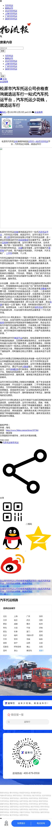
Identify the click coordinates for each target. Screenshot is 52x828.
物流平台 (18, 338)
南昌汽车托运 (33, 809)
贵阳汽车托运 (4, 812)
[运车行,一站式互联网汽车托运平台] (26, 137)
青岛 (5, 628)
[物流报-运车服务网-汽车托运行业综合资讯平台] (15, 34)
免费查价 (21, 823)
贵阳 (5, 643)
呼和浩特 (17, 647)
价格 (16, 232)
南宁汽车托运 (43, 804)
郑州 (41, 631)
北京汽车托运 (11, 11)
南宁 (16, 643)
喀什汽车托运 (14, 793)
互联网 (5, 243)
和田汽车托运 (4, 793)
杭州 (41, 624)
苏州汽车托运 (43, 798)
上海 (16, 616)
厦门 (28, 631)
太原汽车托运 (43, 809)
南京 (16, 620)
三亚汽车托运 (27, 795)
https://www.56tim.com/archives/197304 (22, 430)
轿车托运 (39, 307)
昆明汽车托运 (14, 801)
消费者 (43, 289)
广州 (28, 616)
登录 (2, 76)
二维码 (28, 524)
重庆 (28, 624)
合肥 (28, 643)
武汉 (28, 620)
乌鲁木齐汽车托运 (6, 795)
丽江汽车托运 (33, 801)
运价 (16, 141)
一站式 (37, 141)
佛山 (28, 647)
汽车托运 (9, 5)
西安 (5, 624)
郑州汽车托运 (44, 807)
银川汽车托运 (14, 815)
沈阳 (41, 620)
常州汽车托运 (33, 804)
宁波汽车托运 (35, 812)
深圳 (41, 616)
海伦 (4, 112)
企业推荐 (4, 82)
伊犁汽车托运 (17, 795)
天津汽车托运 (14, 812)
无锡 (28, 639)
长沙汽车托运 (14, 809)
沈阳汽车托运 (14, 807)
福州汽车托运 (44, 812)
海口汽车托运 (36, 795)
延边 (5, 631)
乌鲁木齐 (30, 635)
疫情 (2, 323)
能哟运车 (9, 8)
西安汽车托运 (43, 801)
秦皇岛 (29, 650)
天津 (5, 620)
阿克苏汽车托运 (24, 793)
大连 (16, 628)
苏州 (16, 639)
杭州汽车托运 (33, 798)
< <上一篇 (4, 586)
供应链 (21, 240)
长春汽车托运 (4, 807)
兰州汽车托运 (4, 801)
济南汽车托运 (4, 809)
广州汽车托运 (11, 16)
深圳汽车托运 (11, 19)
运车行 (31, 141)
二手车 (9, 253)
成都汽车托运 (4, 804)
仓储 (20, 248)
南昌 (41, 639)
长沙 (5, 635)
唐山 (16, 650)
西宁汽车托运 (4, 815)
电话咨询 (41, 823)
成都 (16, 624)
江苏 (8, 237)
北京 (5, 616)
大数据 (25, 367)
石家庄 (5, 647)
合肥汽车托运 (24, 809)
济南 (41, 628)
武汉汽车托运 (24, 804)
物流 (26, 240)
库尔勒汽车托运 (36, 793)
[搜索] (26, 74)
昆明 (41, 635)
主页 (4, 79)
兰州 (5, 639)
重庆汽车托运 (14, 804)
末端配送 (14, 369)
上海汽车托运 (11, 13)
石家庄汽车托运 (24, 812)
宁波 (28, 628)
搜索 (2, 51)
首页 (6, 825)
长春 (16, 631)
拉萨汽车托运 (24, 801)
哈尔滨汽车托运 (24, 807)
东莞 (41, 647)
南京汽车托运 (35, 807)
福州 (16, 635)
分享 (2, 498)
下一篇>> (4, 594)
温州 (5, 650)
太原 (41, 643)
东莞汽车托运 (24, 815)
